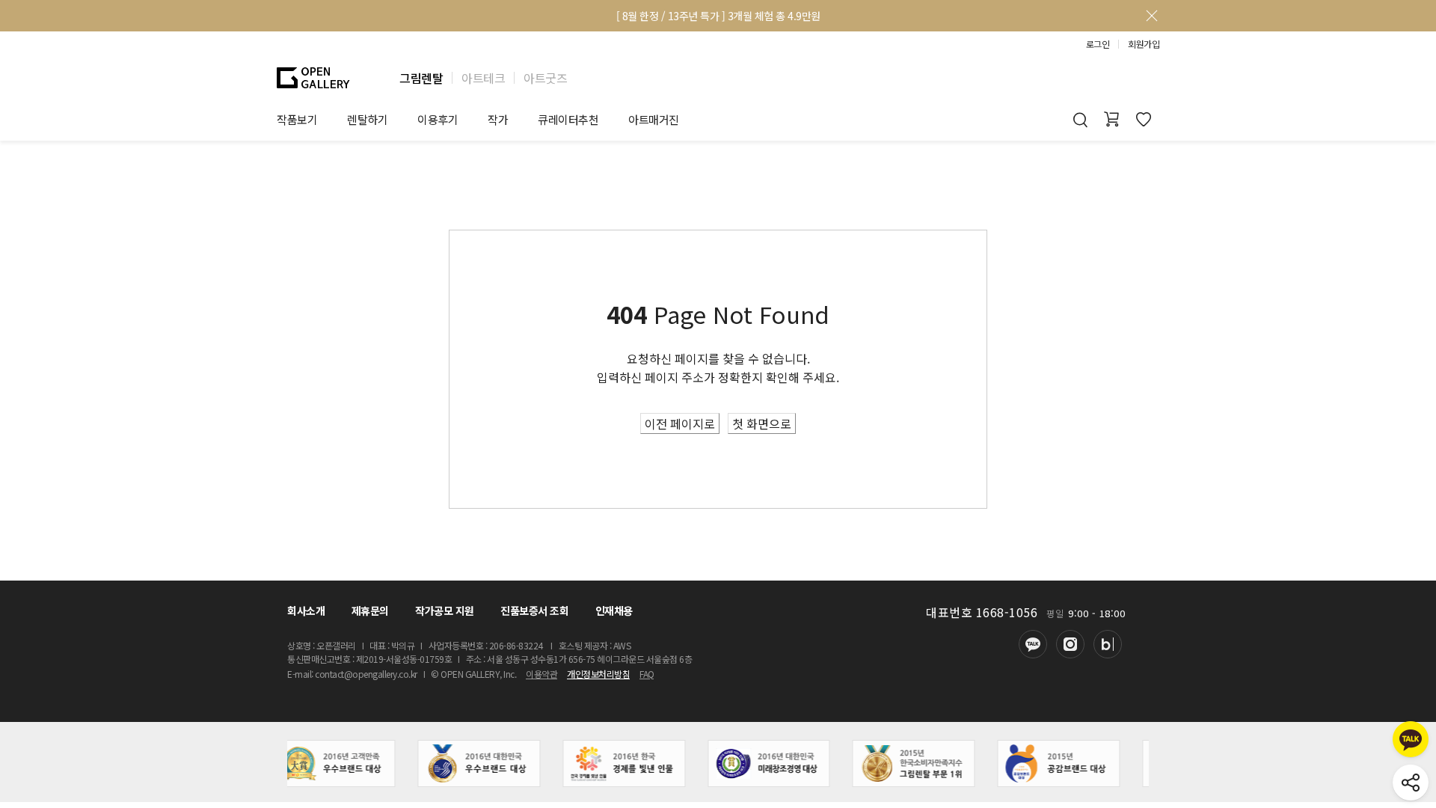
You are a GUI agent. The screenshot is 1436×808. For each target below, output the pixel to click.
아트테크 (483, 78)
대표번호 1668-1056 (981, 612)
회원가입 (1143, 44)
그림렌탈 (421, 78)
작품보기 (297, 119)
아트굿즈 (545, 78)
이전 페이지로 (680, 423)
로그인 (1098, 44)
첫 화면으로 (761, 423)
